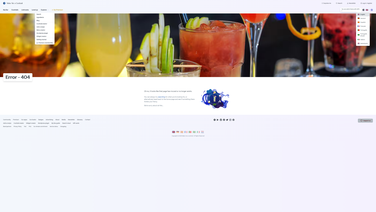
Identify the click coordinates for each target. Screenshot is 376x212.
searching (161, 97)
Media (64, 120)
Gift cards (76, 123)
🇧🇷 (194, 131)
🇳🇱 (202, 131)
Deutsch (362, 18)
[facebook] (224, 120)
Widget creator (31, 123)
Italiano (361, 39)
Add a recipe (7, 123)
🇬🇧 (173, 132)
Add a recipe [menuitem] (41, 27)
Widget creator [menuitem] (41, 36)
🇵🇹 (190, 131)
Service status (54, 126)
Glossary (80, 120)
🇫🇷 (185, 131)
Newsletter (352, 3)
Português (362, 30)
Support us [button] (367, 121)
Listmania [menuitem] (25, 10)
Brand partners (7, 126)
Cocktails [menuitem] (14, 10)
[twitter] (227, 120)
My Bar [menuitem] (5, 10)
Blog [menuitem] (38, 20)
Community (7, 120)
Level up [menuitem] (35, 10)
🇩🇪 (177, 131)
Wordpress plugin (43, 123)
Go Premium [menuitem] (58, 10)
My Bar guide (56, 123)
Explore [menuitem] (44, 10)
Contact (87, 120)
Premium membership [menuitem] (45, 43)
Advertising (49, 120)
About (57, 120)
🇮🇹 (198, 131)
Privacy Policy (18, 126)
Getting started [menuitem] (41, 39)
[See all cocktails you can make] (372, 10)
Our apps (24, 120)
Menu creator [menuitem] (41, 30)
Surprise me (327, 3)
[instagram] (230, 120)
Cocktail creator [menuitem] (42, 24)
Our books (32, 120)
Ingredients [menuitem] (40, 17)
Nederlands (363, 43)
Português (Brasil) (362, 35)
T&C (25, 126)
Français (362, 26)
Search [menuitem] (39, 14)
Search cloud (66, 123)
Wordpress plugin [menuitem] (42, 33)
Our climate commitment (40, 126)
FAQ (30, 126)
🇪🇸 (181, 131)
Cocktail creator (19, 123)
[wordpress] (221, 120)
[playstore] (218, 120)
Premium (16, 120)
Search (340, 3)
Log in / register (367, 3)
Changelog (63, 126)
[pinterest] (233, 120)
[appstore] (214, 120)
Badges (40, 120)
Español (361, 22)
